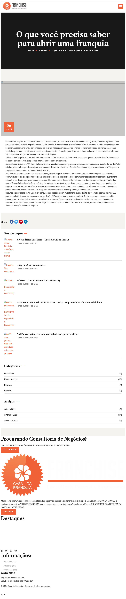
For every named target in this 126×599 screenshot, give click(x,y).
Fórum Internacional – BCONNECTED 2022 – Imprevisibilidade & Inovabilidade (59, 302)
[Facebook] (12, 222)
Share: (4, 222)
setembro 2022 (63, 415)
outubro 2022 (63, 409)
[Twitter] (16, 222)
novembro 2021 (63, 420)
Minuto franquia (63, 379)
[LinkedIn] (26, 222)
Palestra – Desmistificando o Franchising (38, 280)
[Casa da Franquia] (14, 9)
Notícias (63, 390)
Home (31, 50)
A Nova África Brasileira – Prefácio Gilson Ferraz (43, 240)
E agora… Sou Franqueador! (31, 265)
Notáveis (43, 50)
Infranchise (63, 373)
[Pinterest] (21, 222)
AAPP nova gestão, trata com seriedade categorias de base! (48, 334)
